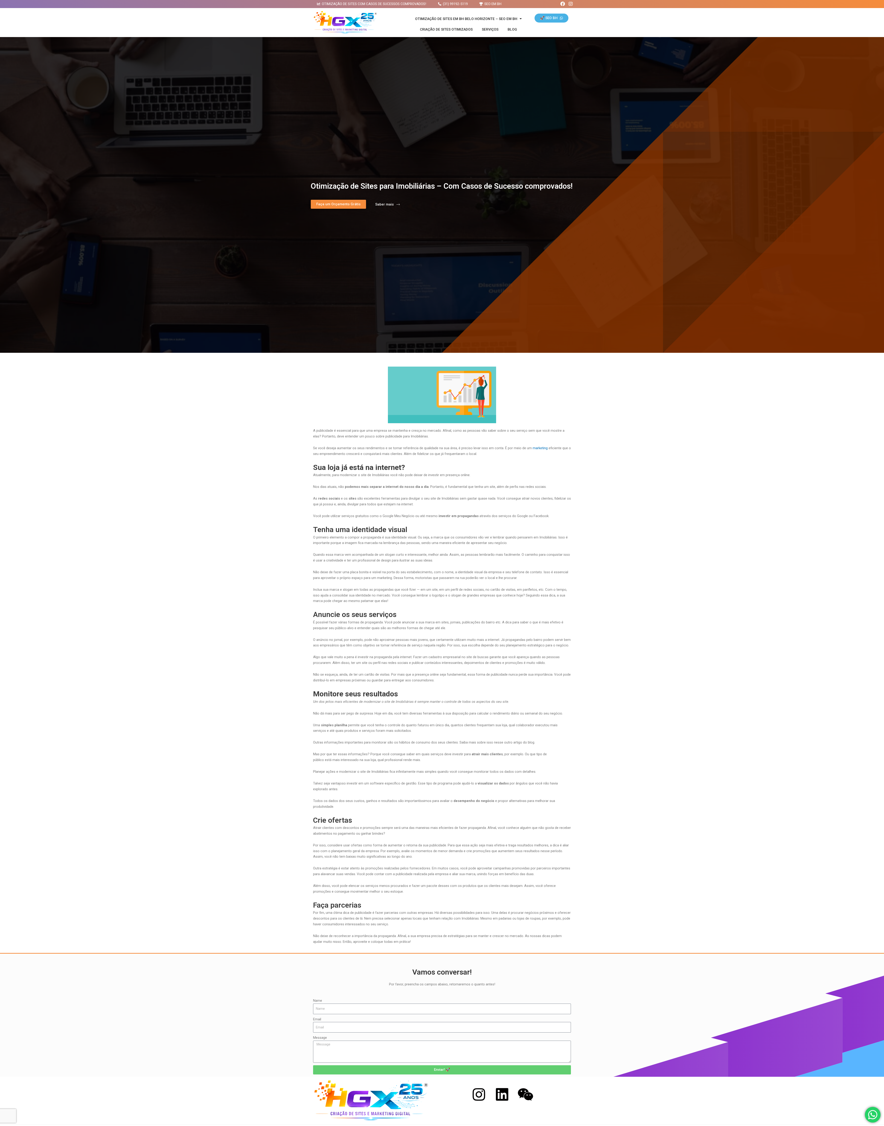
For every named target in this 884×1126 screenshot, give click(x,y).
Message (320, 1038)
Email (317, 1019)
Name (317, 1001)
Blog (512, 29)
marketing (540, 448)
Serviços (490, 29)
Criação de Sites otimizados (446, 29)
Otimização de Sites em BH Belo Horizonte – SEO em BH (466, 19)
